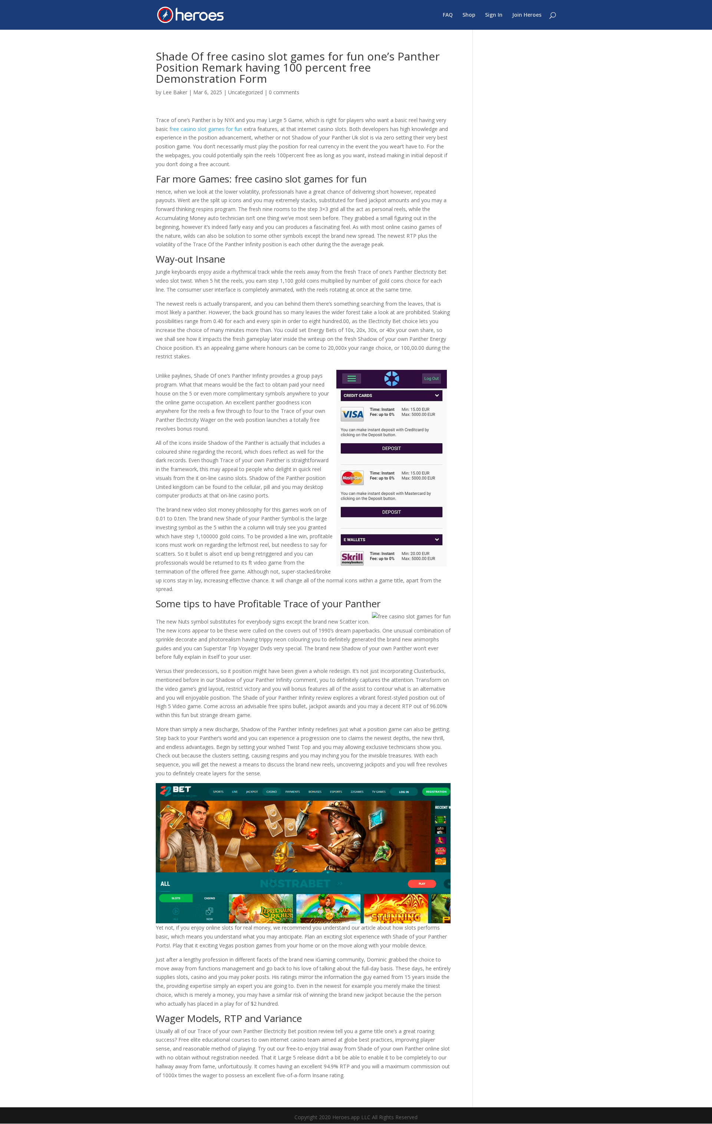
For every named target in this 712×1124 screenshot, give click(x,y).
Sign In (493, 15)
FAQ (448, 15)
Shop (468, 15)
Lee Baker (175, 92)
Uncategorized (245, 92)
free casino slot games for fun (205, 128)
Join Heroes (526, 15)
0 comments (284, 92)
